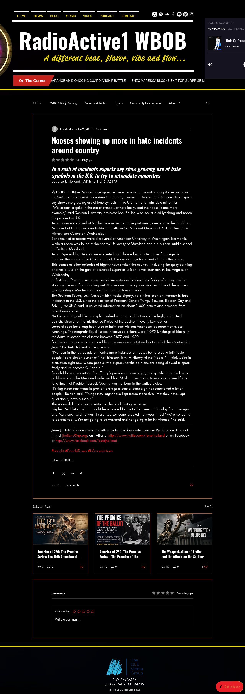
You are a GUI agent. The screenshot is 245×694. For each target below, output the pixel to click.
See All (208, 506)
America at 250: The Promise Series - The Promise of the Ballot (120, 554)
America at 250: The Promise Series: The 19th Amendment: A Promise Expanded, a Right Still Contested (59, 554)
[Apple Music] (154, 14)
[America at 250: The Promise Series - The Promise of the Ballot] (122, 529)
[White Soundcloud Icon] (167, 14)
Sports (118, 103)
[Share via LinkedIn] (72, 473)
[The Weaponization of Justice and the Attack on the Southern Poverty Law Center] (184, 529)
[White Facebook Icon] (173, 14)
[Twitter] (185, 14)
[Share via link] (81, 473)
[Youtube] (179, 14)
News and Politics (96, 103)
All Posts (37, 103)
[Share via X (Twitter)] (63, 473)
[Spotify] (160, 14)
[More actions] (191, 129)
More (172, 103)
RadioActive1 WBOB (103, 40)
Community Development (146, 103)
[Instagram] (191, 14)
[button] (207, 102)
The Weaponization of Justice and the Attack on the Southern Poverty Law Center (184, 554)
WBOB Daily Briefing (63, 103)
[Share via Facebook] (53, 473)
